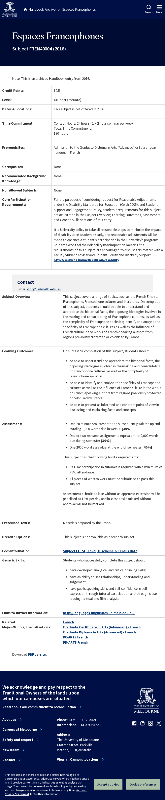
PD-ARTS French (75, 642)
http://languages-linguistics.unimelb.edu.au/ (99, 612)
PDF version (37, 654)
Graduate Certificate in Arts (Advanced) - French (102, 627)
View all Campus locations (78, 759)
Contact (8, 760)
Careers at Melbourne (19, 729)
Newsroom (10, 750)
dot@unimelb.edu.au (44, 289)
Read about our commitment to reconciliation (39, 707)
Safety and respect (17, 740)
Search (149, 12)
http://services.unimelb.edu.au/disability (86, 260)
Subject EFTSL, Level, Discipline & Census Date (100, 551)
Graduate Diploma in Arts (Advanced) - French (99, 632)
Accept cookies (108, 784)
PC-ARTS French (75, 637)
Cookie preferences (143, 784)
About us (9, 719)
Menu (159, 12)
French (68, 622)
